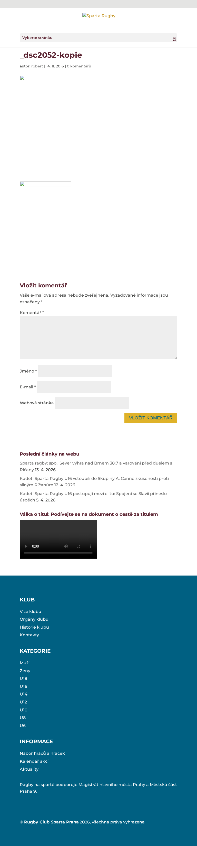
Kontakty (29, 634)
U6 (23, 725)
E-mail (28, 387)
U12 (23, 702)
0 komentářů (79, 66)
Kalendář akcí (34, 761)
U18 (23, 678)
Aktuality (29, 769)
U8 (23, 717)
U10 (23, 710)
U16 (23, 686)
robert (37, 66)
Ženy (25, 670)
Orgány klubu (34, 619)
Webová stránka (37, 402)
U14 (23, 694)
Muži (24, 662)
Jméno (28, 371)
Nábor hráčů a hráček (42, 753)
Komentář (32, 312)
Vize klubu (30, 611)
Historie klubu (34, 627)
